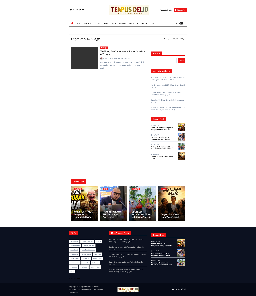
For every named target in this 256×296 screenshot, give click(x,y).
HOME (78, 23)
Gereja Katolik (74, 250)
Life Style (104, 48)
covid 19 (98, 241)
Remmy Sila (86, 263)
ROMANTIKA (142, 23)
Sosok (131, 23)
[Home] (72, 23)
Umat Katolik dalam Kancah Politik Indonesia (167, 100)
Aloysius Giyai (74, 241)
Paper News (96, 289)
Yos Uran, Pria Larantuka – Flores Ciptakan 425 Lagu (122, 53)
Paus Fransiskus (74, 258)
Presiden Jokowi (74, 263)
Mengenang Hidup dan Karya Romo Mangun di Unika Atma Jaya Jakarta (168, 108)
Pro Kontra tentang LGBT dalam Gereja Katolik (168, 85)
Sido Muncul (83, 267)
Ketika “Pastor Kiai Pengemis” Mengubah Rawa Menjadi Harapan (162, 129)
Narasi (106, 23)
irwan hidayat (74, 254)
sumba (72, 271)
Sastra (114, 23)
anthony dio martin (87, 241)
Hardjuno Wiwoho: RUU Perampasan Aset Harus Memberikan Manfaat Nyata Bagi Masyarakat (161, 140)
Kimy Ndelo (97, 254)
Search (156, 53)
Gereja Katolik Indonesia (88, 250)
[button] (185, 23)
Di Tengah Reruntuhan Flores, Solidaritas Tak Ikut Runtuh (162, 148)
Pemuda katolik (97, 258)
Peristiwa (88, 23)
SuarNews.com (156, 168)
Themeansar (73, 292)
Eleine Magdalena (75, 245)
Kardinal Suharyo (86, 254)
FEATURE (122, 23)
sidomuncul (73, 267)
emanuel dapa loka (89, 245)
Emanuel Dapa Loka (110, 58)
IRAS (152, 23)
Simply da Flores (95, 267)
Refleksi (98, 23)
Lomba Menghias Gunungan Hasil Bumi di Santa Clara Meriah (127, 255)
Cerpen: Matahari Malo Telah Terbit (162, 157)
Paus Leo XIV (86, 258)
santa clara (95, 263)
